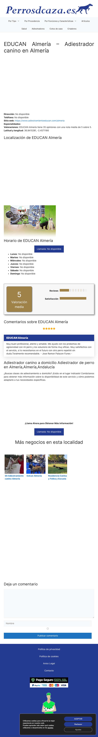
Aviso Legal (49, 663)
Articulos (86, 21)
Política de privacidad (49, 649)
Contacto (49, 670)
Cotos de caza (56, 29)
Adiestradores (38, 29)
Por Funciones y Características (59, 21)
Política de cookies (49, 656)
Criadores (72, 29)
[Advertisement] (49, 84)
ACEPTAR (78, 719)
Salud (24, 29)
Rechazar (78, 724)
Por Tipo (12, 21)
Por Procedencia (32, 21)
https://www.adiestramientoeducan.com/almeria (40, 120)
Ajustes (78, 729)
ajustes (50, 728)
